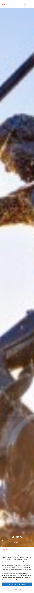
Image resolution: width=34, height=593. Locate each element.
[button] (32, 539)
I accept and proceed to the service (17, 584)
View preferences (17, 589)
